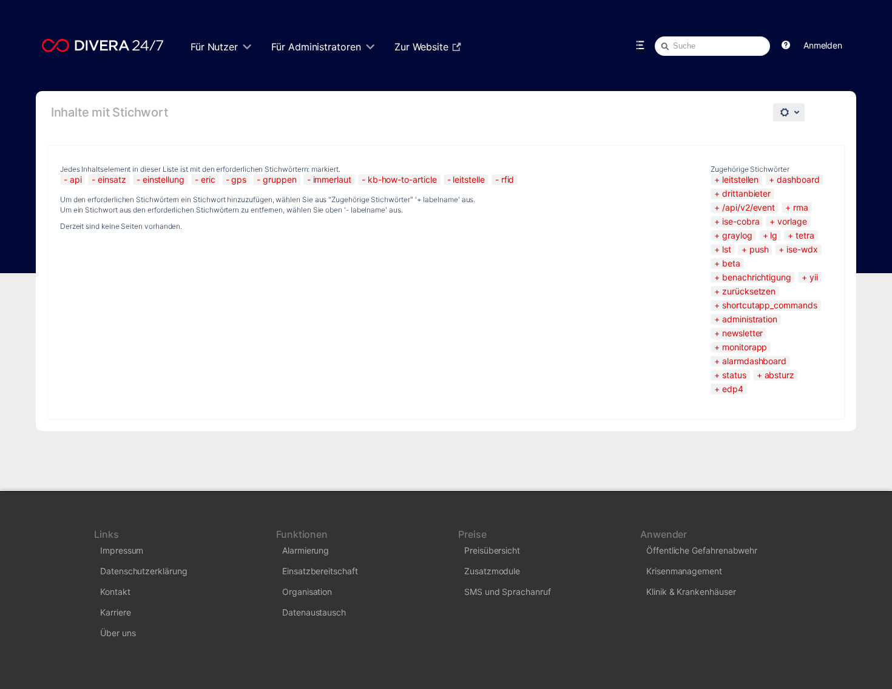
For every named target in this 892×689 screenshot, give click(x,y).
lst (726, 249)
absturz (779, 375)
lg (773, 235)
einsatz (112, 179)
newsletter (742, 333)
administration (749, 319)
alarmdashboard (754, 361)
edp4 (732, 389)
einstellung (163, 179)
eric (208, 179)
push (759, 249)
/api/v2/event (748, 207)
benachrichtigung (756, 277)
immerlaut (332, 179)
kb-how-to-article (402, 179)
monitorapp (744, 347)
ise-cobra (740, 221)
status (734, 375)
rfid (508, 179)
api (76, 179)
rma (800, 207)
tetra (805, 235)
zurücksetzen (748, 291)
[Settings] (789, 112)
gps (238, 179)
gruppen (279, 179)
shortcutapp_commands (769, 305)
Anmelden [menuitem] (822, 45)
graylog (737, 235)
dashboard (798, 179)
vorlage (791, 221)
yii (813, 277)
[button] (786, 45)
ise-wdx (801, 249)
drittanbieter (746, 193)
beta (731, 263)
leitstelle (468, 179)
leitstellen (740, 179)
